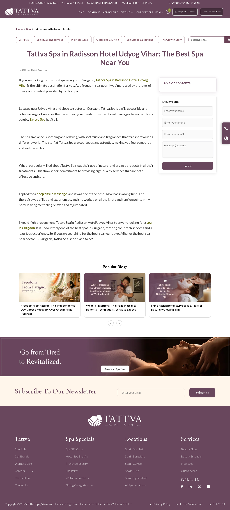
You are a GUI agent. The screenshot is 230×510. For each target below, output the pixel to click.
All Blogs (24, 39)
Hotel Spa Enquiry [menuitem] (77, 456)
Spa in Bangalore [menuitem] (135, 456)
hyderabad (67, 2)
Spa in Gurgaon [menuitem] (134, 463)
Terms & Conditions (191, 504)
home (80, 12)
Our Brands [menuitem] (22, 456)
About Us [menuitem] (20, 449)
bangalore (111, 2)
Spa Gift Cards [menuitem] (75, 449)
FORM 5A (219, 504)
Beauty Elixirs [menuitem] (189, 449)
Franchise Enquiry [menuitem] (77, 463)
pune (80, 2)
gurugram (94, 2)
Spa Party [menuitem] (72, 470)
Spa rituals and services (50, 39)
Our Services (144, 12)
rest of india (143, 2)
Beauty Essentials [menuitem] (192, 456)
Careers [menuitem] (20, 470)
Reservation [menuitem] (22, 478)
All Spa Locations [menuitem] (135, 485)
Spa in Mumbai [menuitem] (134, 449)
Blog (28, 28)
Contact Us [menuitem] (22, 485)
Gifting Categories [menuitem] (77, 485)
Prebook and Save (212, 11)
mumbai (127, 2)
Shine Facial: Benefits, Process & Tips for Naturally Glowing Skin (176, 307)
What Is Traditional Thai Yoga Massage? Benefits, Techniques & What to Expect (111, 307)
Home (19, 28)
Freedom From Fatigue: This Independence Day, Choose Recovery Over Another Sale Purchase (48, 309)
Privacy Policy (161, 504)
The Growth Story (171, 39)
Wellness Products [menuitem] (77, 478)
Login (197, 2)
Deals (159, 12)
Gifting (125, 12)
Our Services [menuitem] (189, 470)
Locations (93, 12)
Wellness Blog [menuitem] (23, 463)
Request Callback (186, 11)
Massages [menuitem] (187, 463)
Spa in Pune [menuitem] (132, 470)
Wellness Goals (79, 39)
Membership (110, 12)
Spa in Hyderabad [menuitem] (136, 478)
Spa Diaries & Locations (140, 39)
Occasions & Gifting (107, 39)
